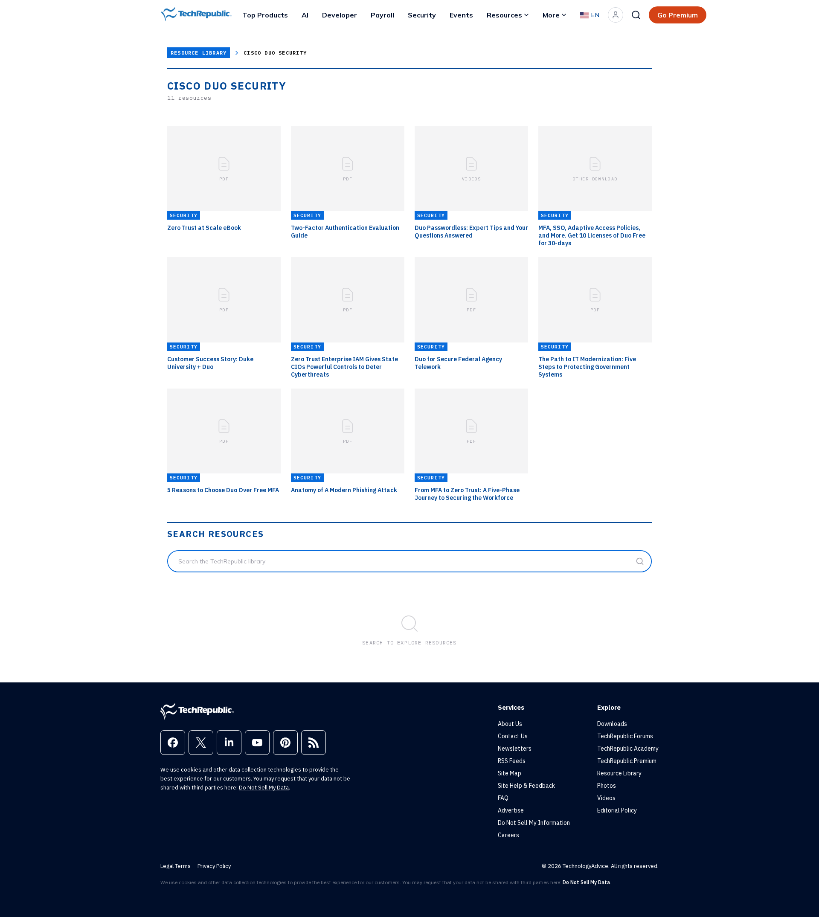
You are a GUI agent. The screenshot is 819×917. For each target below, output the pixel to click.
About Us (510, 724)
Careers (508, 835)
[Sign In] (615, 15)
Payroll (382, 15)
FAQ (503, 798)
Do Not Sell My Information (534, 823)
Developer (339, 15)
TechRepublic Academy (628, 748)
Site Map (509, 773)
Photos (606, 785)
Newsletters (514, 748)
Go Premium (677, 15)
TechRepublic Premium (626, 761)
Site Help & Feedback (526, 785)
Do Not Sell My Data (264, 787)
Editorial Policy (617, 810)
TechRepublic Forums (625, 736)
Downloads (612, 724)
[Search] (636, 15)
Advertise (511, 810)
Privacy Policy (214, 866)
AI (305, 15)
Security (422, 15)
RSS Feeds (512, 761)
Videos (606, 798)
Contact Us (513, 736)
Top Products (265, 15)
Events (461, 15)
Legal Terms (175, 866)
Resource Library (199, 52)
